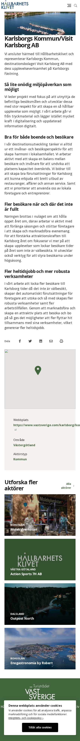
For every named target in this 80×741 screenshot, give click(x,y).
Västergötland (24, 445)
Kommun (20, 459)
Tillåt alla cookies (40, 727)
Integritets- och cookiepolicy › (26, 718)
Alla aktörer (66, 485)
